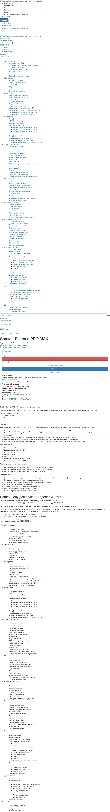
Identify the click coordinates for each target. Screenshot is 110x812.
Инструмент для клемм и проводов (21, 241)
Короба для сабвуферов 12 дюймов (25, 129)
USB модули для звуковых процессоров (23, 164)
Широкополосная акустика (18, 82)
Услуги (6, 305)
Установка (3, 318)
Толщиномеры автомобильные (20, 294)
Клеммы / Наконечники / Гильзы (20, 226)
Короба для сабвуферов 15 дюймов (25, 131)
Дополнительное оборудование (20, 256)
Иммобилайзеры (14, 251)
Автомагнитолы (9, 61)
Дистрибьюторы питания (17, 230)
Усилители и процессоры (13, 144)
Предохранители (15, 228)
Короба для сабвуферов (17, 125)
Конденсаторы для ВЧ (16, 89)
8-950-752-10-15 (15, 399)
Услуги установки (15, 309)
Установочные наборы (16, 213)
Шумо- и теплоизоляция (17, 183)
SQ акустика (8, 93)
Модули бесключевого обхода (23, 260)
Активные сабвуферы (16, 123)
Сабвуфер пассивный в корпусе (20, 138)
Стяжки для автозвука (16, 245)
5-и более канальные (16, 155)
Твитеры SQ (13, 99)
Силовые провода (15, 209)
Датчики (15, 268)
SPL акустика (9, 78)
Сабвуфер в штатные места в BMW (21, 140)
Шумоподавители (15, 168)
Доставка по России (55, 365)
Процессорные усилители (18, 157)
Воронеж (55, 369)
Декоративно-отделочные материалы (22, 198)
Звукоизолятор (14, 189)
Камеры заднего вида (20, 281)
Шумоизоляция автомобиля (18, 307)
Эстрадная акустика (16, 80)
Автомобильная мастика (17, 200)
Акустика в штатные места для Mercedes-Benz (25, 110)
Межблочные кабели (16, 204)
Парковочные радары (20, 277)
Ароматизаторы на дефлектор (23, 292)
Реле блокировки (19, 266)
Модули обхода (18, 258)
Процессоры (13, 159)
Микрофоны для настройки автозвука (22, 174)
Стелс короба (17, 134)
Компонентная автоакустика (18, 95)
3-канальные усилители (17, 151)
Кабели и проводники (11, 202)
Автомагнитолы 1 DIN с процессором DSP (23, 65)
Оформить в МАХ (55, 372)
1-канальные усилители (17, 146)
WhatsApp (3, 38)
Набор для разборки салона (18, 196)
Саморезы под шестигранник (19, 232)
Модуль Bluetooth (15, 161)
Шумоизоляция (9, 179)
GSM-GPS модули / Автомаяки (19, 253)
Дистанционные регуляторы (18, 172)
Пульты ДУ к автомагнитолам (19, 76)
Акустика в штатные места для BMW (21, 108)
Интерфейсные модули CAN (23, 264)
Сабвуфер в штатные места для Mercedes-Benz (25, 142)
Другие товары (9, 286)
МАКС (9, 38)
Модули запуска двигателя (22, 262)
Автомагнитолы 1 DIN (16, 63)
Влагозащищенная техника (18, 296)
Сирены (15, 271)
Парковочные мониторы (21, 279)
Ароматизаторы (14, 288)
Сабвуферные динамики (17, 119)
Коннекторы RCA (15, 215)
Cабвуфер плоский (15, 136)
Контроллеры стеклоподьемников (25, 273)
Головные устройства (20, 298)
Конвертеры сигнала (16, 166)
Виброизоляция (14, 181)
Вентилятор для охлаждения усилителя (23, 176)
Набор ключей (14, 243)
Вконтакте (3, 40)
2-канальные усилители (17, 149)
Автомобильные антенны (17, 74)
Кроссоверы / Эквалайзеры (18, 106)
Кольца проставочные (16, 221)
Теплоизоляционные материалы (20, 187)
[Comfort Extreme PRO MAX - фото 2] (13, 347)
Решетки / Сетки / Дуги (16, 236)
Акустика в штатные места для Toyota (22, 114)
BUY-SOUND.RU (36, 1)
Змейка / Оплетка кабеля (17, 211)
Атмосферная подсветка (17, 283)
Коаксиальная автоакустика (18, 97)
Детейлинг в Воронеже (17, 311)
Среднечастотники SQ (16, 101)
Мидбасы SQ (13, 104)
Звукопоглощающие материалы (20, 185)
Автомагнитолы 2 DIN (16, 67)
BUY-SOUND (6, 514)
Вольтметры (13, 170)
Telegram (10, 40)
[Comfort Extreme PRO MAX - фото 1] (13, 345)
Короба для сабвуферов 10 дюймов (25, 127)
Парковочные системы (16, 275)
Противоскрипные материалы (19, 191)
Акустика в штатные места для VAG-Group (23, 112)
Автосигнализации (15, 249)
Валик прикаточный (15, 194)
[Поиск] (108, 315)
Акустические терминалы (17, 234)
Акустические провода (16, 206)
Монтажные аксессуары (12, 219)
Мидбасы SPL (13, 87)
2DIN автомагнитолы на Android (20, 69)
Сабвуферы (8, 116)
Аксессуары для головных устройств (21, 217)
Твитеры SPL (13, 84)
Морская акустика (19, 301)
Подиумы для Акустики (17, 91)
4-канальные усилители (17, 153)
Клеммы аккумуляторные (17, 238)
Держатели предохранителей (19, 224)
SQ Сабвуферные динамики (19, 121)
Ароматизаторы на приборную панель (26, 290)
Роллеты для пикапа (16, 303)
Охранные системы (11, 247)
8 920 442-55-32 (5, 45)
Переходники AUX (15, 72)
